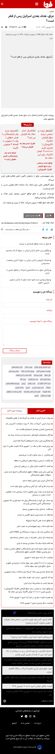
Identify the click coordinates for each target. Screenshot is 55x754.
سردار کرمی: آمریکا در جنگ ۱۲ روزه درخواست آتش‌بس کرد (28, 423)
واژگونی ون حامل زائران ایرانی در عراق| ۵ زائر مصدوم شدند (27, 252)
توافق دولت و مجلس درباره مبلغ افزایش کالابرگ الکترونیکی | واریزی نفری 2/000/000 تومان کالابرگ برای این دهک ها (45, 167)
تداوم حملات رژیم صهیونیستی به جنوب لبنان (34, 526)
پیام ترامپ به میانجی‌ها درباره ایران (37, 583)
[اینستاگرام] (29, 716)
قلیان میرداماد (38, 375)
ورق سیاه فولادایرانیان (12, 383)
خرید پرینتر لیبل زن (38, 387)
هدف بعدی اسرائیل (32, 215)
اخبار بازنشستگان (17, 367)
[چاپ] (3, 27)
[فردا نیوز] (48, 4)
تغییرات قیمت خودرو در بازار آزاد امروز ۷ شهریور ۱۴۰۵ (30, 597)
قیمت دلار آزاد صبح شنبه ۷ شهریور (37, 557)
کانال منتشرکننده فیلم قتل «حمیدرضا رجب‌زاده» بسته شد (29, 435)
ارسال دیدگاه (14, 350)
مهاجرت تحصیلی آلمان (43, 371)
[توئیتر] (21, 716)
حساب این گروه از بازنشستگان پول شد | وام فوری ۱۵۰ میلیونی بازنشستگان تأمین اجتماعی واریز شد (27, 502)
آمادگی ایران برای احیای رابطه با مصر (36, 480)
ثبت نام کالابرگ (33, 379)
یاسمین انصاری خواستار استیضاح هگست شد (33, 429)
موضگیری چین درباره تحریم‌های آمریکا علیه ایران (32, 440)
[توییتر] (47, 230)
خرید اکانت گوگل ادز (44, 383)
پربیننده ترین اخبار (14, 410)
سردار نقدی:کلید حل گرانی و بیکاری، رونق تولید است (30, 486)
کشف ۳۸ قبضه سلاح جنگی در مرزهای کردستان (32, 466)
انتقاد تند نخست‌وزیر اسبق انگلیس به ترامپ (34, 515)
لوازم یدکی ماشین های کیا (32, 391)
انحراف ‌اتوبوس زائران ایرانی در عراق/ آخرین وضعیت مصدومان (27, 262)
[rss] (33, 716)
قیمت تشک (28, 367)
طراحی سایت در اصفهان (14, 391)
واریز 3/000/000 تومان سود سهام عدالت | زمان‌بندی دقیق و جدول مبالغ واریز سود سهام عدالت (28, 565)
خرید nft (23, 379)
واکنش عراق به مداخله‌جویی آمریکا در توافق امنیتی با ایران (27, 272)
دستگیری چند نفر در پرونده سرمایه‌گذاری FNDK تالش (30, 532)
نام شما (49, 299)
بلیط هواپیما (46, 391)
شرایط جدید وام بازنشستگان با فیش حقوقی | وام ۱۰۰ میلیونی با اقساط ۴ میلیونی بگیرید (10, 157)
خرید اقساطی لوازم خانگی (42, 367)
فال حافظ (47, 375)
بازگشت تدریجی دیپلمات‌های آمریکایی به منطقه (32, 460)
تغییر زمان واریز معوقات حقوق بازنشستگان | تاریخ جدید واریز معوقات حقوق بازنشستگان (27, 473)
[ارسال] (7, 27)
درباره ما (38, 723)
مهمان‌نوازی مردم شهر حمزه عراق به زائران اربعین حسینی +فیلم (29, 281)
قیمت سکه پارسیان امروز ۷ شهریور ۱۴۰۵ (35, 603)
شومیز (36, 395)
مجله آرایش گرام (45, 379)
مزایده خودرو (20, 387)
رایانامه (49, 310)
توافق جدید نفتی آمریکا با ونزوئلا (38, 520)
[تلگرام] (51, 230)
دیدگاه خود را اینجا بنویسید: (40, 321)
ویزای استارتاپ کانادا (27, 371)
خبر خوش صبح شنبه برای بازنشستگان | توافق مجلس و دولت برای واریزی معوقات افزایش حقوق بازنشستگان (27, 550)
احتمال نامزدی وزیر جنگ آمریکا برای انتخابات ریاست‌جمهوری (27, 571)
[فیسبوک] (43, 230)
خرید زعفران (31, 383)
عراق (48, 215)
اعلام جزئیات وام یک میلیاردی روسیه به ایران (34, 543)
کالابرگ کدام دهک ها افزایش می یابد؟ (27, 145)
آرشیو (14, 723)
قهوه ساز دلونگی (45, 395)
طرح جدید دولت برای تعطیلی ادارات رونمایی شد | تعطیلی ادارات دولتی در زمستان (28, 493)
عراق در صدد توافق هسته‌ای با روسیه (34, 244)
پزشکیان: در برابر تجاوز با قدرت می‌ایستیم (35, 455)
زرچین (24, 383)
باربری (28, 387)
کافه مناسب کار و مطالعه (23, 375)
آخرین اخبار (40, 410)
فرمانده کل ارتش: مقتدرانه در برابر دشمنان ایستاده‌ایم (30, 537)
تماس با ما (25, 723)
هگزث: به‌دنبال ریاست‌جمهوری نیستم (37, 509)
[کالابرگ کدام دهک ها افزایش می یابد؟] (27, 135)
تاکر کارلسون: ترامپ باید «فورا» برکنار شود (34, 577)
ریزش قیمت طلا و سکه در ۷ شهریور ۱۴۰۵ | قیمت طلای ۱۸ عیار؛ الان (27, 448)
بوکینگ (48, 387)
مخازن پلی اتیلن (14, 371)
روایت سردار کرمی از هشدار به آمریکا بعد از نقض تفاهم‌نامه (28, 418)
